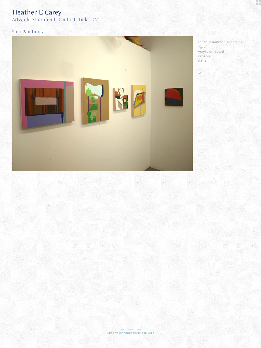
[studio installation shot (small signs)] (102, 103)
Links (84, 19)
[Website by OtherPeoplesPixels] (251, 10)
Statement (44, 19)
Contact (67, 19)
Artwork (20, 19)
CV (95, 19)
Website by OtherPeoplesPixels (130, 333)
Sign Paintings (27, 31)
